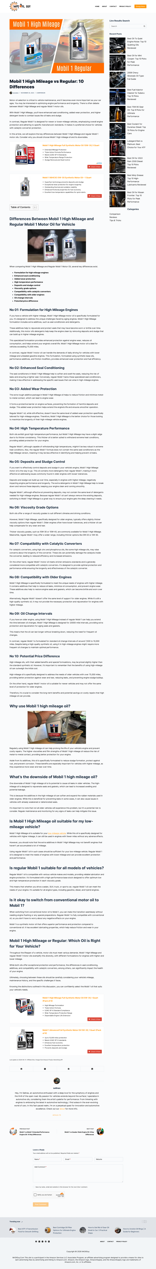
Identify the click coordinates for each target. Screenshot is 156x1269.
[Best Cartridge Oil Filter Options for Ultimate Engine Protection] (48, 1230)
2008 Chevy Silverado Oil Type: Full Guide (135, 76)
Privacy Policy (125, 6)
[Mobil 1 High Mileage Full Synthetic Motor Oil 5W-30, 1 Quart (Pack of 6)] (25, 1007)
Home (97, 6)
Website (99, 1159)
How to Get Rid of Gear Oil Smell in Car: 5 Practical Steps (98, 1230)
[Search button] (144, 26)
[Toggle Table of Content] (33, 207)
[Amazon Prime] (99, 163)
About (104, 6)
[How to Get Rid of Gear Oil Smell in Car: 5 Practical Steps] (83, 1230)
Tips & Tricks (115, 220)
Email (67, 1159)
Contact (113, 6)
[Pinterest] (68, 1069)
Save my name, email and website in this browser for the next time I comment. (62, 1187)
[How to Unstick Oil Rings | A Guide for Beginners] (118, 1230)
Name (37, 1159)
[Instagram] (42, 1241)
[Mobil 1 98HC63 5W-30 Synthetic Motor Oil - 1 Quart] (25, 186)
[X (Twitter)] (45, 1069)
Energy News (140, 6)
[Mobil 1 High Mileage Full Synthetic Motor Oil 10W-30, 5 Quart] (25, 154)
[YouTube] (49, 1241)
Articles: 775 (57, 1115)
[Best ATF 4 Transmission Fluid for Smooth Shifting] (13, 1230)
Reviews (113, 217)
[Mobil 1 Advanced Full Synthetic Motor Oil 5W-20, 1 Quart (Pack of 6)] (25, 1039)
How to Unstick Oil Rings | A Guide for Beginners (134, 1230)
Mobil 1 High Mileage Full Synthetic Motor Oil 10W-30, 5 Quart (71, 145)
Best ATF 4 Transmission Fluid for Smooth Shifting (28, 1230)
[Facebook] (21, 1069)
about (62, 1109)
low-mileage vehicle (57, 833)
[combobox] (126, 26)
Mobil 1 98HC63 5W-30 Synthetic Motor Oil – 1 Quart (67, 177)
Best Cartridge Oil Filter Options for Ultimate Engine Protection (64, 1230)
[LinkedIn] (92, 1069)
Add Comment (40, 1167)
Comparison (41, 93)
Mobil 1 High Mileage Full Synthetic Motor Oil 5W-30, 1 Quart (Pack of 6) (70, 999)
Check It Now (95, 167)
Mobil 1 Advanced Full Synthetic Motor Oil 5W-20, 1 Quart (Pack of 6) (72, 1031)
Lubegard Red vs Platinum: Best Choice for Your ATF (136, 144)
